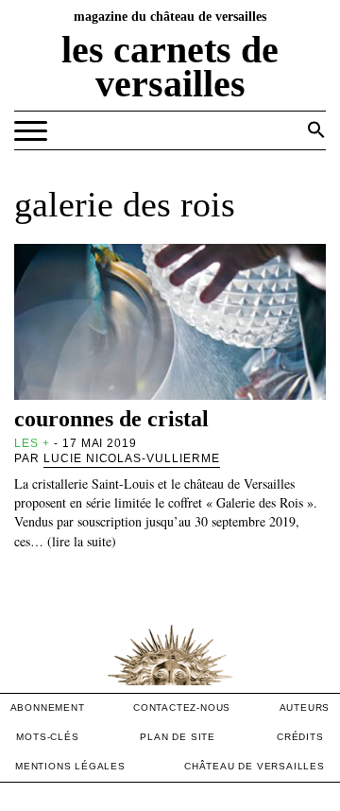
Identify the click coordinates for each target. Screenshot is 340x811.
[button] (316, 129)
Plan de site (177, 737)
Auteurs (305, 707)
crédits (300, 737)
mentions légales (70, 766)
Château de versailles (254, 766)
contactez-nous (181, 707)
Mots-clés (47, 737)
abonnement (47, 707)
